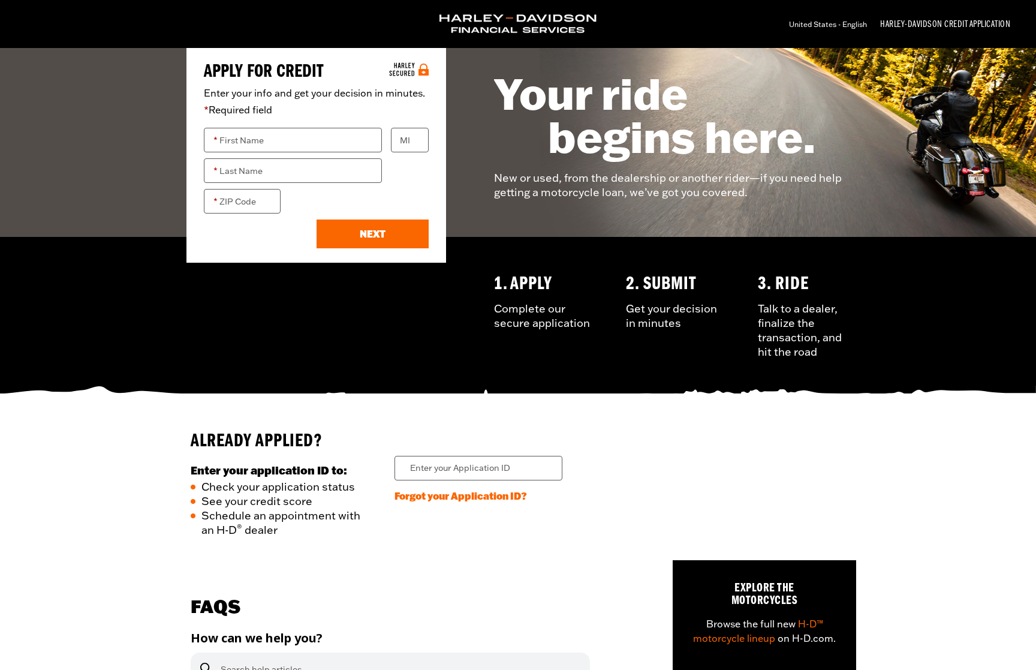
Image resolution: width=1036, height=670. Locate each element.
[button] (373, 234)
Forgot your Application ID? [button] (460, 495)
